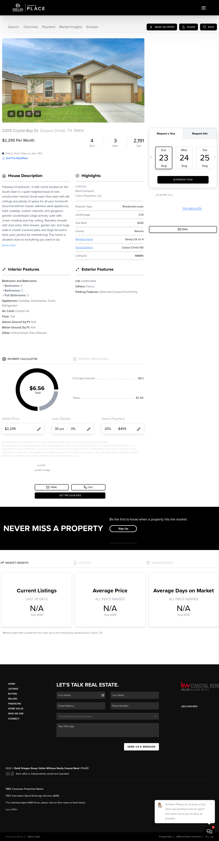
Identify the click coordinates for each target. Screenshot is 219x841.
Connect (14, 718)
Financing (14, 703)
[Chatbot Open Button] (209, 831)
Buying (12, 693)
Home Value (15, 708)
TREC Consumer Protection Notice (24, 789)
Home (11, 683)
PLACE (85, 768)
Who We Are (15, 713)
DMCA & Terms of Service (188, 836)
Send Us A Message (141, 746)
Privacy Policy (165, 836)
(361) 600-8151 (189, 706)
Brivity (20, 836)
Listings (13, 688)
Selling (12, 698)
